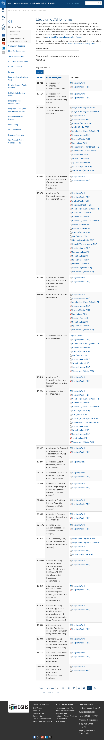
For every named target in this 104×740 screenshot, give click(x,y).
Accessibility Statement (65, 710)
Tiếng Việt (83, 724)
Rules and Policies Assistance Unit (15, 102)
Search (100, 3)
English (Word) (78, 83)
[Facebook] (34, 737)
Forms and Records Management (82, 43)
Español (89, 708)
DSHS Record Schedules (15, 33)
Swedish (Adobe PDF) (81, 263)
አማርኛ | (91, 724)
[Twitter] (38, 737)
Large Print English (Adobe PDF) (86, 111)
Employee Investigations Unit (18, 78)
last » (58, 692)
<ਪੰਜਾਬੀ (95, 716)
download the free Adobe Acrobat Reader (64, 37)
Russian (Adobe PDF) (81, 154)
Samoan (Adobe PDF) (81, 252)
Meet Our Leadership (16, 51)
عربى (81, 716)
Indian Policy (13, 124)
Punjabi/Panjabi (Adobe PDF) (84, 150)
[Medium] (50, 737)
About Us (36, 710)
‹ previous (50, 688)
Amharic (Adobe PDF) (81, 123)
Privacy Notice (61, 718)
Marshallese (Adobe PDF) (83, 240)
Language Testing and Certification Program (17, 110)
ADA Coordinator (14, 129)
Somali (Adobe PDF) (81, 158)
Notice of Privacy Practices (66, 716)
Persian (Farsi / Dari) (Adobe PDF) (86, 147)
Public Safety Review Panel (16, 94)
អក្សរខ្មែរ (87, 716)
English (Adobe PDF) (81, 86)
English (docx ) (76, 335)
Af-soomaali (83, 720)
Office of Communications (18, 61)
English (82, 708)
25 (63, 688)
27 (74, 688)
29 (84, 688)
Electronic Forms (15, 27)
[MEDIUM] (3, 52)
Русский (96, 708)
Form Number (42, 48)
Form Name (41, 60)
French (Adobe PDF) (80, 224)
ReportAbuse (3, 29)
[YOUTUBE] (3, 44)
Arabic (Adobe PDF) (80, 127)
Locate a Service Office (42, 718)
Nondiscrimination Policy (65, 708)
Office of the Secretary (22, 10)
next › (50, 692)
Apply (40, 72)
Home (10, 10)
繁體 (86, 712)
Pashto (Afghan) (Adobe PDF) (85, 418)
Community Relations (16, 46)
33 (44, 692)
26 (69, 688)
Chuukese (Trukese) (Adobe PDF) (86, 220)
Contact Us (37, 716)
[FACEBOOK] (3, 35)
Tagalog (82, 730)
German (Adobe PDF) (81, 228)
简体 (81, 712)
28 (79, 688)
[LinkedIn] (46, 737)
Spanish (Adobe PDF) (81, 162)
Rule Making (60, 721)
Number (40, 77)
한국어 (92, 712)
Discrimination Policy (16, 135)
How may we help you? (75, 3)
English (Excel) (78, 461)
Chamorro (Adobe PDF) (82, 212)
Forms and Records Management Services (18, 39)
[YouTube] (42, 737)
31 (95, 688)
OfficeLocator (3, 21)
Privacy (11, 72)
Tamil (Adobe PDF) (80, 438)
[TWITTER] (3, 39)
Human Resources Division (15, 117)
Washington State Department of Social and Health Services (32, 3)
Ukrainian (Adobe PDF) (82, 166)
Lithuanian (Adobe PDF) (82, 554)
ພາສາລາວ (90, 730)
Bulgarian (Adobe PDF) (82, 205)
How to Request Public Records (17, 86)
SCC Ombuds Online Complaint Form (16, 141)
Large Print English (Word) (84, 107)
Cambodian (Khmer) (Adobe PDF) (86, 131)
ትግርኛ (81, 733)
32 (38, 692)
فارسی (82, 726)
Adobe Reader (61, 713)
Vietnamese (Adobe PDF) (83, 170)
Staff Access (37, 708)
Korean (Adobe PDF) (81, 139)
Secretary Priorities (16, 56)
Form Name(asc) (54, 77)
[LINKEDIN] (3, 48)
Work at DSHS (38, 713)
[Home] (3, 4)
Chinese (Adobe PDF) (81, 135)
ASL (87, 733)
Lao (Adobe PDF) (79, 143)
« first (40, 688)
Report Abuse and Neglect (43, 721)
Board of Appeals (15, 67)
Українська (93, 720)
